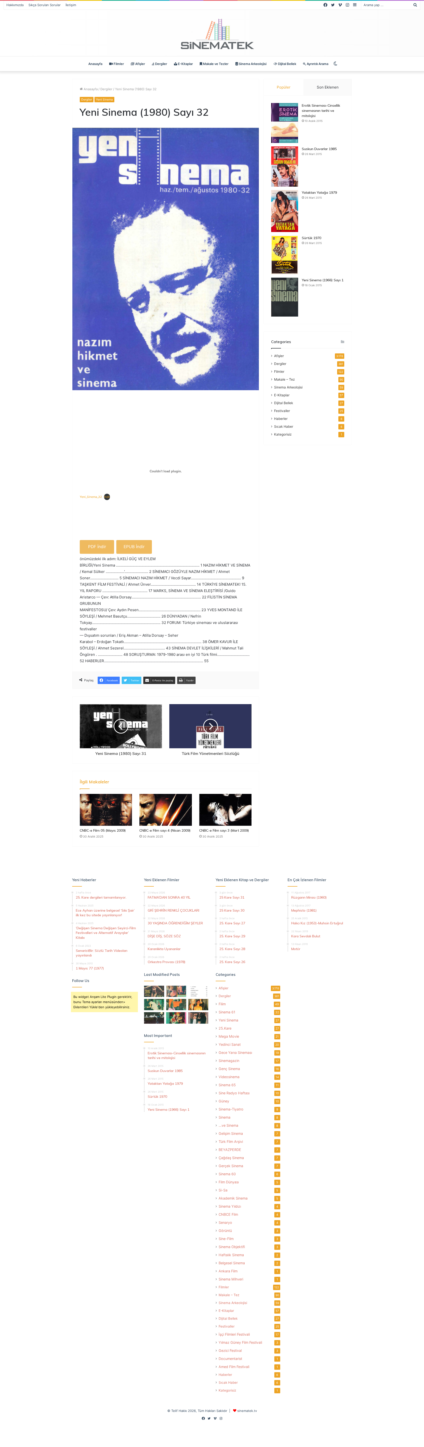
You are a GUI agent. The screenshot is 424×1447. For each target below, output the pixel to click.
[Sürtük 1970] (284, 254)
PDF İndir (97, 546)
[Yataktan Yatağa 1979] (284, 211)
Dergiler (160, 64)
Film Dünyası (229, 1182)
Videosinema (229, 1077)
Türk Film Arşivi (231, 1141)
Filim (222, 1004)
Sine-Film (226, 1239)
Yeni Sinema (104, 99)
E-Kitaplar (185, 64)
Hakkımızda (15, 5)
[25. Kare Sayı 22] (198, 1017)
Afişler (139, 64)
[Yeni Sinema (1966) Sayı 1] (284, 297)
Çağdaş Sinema (231, 1158)
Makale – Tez (284, 379)
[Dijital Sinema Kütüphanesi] (212, 34)
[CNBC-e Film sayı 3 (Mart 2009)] (225, 810)
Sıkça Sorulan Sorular (44, 5)
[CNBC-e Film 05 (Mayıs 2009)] (106, 810)
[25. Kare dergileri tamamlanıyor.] (198, 991)
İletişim (71, 5)
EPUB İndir (134, 546)
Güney (224, 1101)
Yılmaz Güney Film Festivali (240, 1342)
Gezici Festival (230, 1350)
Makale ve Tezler (215, 64)
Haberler (281, 419)
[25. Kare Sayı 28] (198, 1004)
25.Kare (225, 1028)
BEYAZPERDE (230, 1150)
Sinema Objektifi (232, 1247)
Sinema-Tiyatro (231, 1109)
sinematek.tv (247, 1411)
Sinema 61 (227, 1012)
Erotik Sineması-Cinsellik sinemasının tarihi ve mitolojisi (321, 110)
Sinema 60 (227, 1174)
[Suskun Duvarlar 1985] (284, 166)
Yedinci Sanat (230, 1044)
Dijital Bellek (286, 64)
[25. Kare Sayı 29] (176, 1004)
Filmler (118, 64)
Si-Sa (223, 1190)
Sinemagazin (229, 1061)
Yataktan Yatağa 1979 (319, 192)
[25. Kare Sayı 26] (154, 1017)
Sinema (224, 1117)
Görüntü (225, 1230)
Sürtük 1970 (311, 238)
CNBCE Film (228, 1214)
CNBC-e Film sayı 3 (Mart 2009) (224, 830)
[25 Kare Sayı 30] (176, 991)
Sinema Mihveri (231, 1279)
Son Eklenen (328, 87)
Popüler (284, 87)
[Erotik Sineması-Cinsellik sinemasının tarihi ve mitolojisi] (284, 123)
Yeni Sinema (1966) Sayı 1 (323, 280)
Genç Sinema (229, 1069)
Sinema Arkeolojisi (252, 64)
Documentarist (230, 1359)
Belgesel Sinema (232, 1263)
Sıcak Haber (283, 426)
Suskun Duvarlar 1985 (319, 149)
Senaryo (225, 1222)
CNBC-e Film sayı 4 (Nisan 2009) (165, 830)
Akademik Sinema (233, 1198)
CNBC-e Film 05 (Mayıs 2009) (103, 830)
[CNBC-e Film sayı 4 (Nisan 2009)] (165, 810)
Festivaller (282, 411)
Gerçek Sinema (231, 1166)
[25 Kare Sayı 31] (154, 991)
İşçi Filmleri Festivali (234, 1334)
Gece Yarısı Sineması (235, 1052)
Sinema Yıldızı (230, 1206)
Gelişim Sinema (231, 1133)
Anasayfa (95, 64)
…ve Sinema (228, 1125)
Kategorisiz (283, 434)
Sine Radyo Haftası (234, 1093)
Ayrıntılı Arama (317, 64)
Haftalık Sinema (231, 1255)
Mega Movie (229, 1036)
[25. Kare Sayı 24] (176, 1017)
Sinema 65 (227, 1085)
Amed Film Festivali (234, 1367)
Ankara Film (228, 1271)
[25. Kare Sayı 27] (154, 1004)
